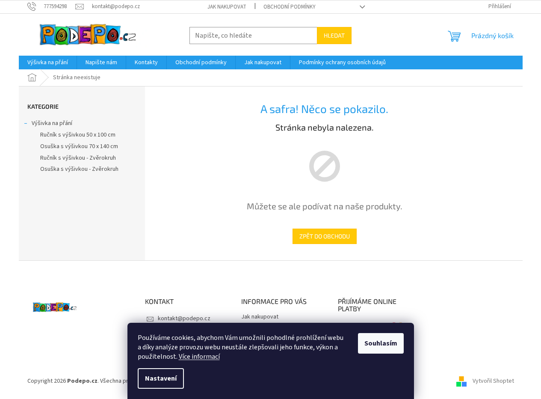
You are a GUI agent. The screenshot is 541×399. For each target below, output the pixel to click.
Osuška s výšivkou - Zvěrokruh (79, 169)
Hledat (334, 35)
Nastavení (161, 378)
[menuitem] (48, 62)
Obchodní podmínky (289, 7)
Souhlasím (380, 343)
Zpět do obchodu (324, 236)
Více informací (199, 356)
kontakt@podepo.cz (184, 318)
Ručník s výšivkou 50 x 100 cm (77, 135)
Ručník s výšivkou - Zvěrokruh (78, 158)
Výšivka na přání (52, 123)
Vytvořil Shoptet (493, 381)
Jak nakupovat (226, 7)
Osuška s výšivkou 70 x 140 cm (79, 146)
